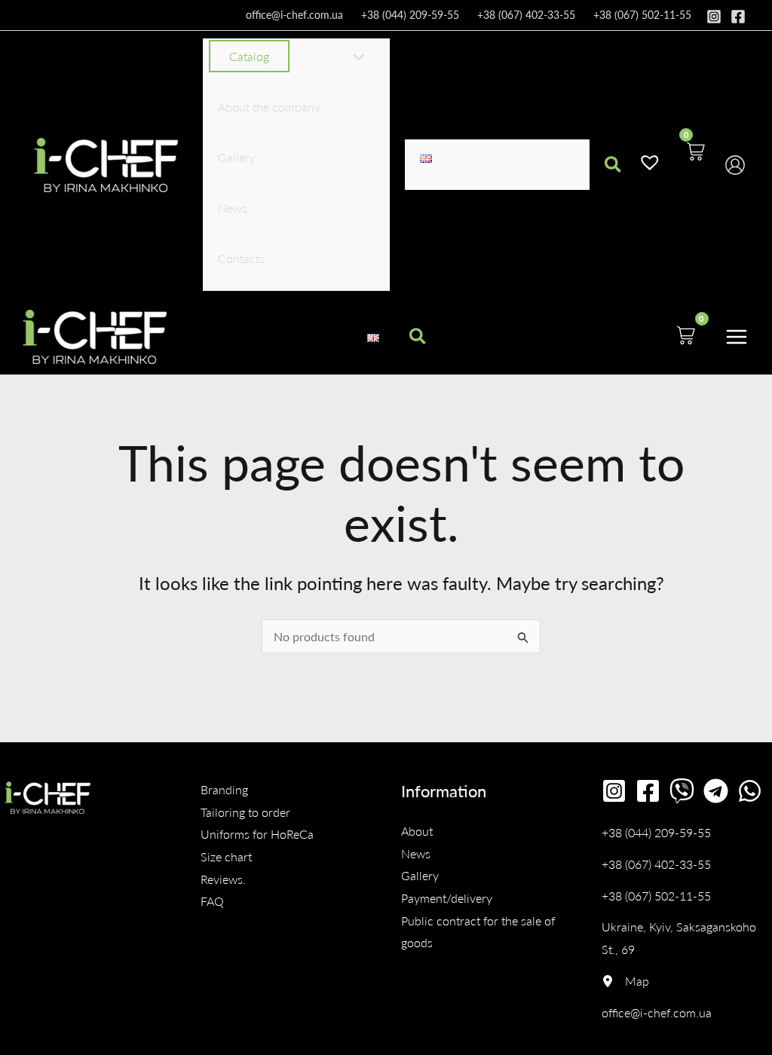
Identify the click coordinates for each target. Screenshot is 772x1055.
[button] (287, 56)
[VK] (681, 790)
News (415, 853)
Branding (224, 789)
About (417, 831)
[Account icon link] (735, 165)
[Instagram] (713, 16)
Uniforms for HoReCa (257, 834)
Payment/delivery (446, 898)
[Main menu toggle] (736, 336)
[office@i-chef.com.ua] (657, 1012)
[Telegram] (715, 790)
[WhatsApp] (749, 790)
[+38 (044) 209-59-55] (656, 832)
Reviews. (223, 879)
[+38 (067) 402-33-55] (656, 864)
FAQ (212, 901)
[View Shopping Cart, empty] (695, 165)
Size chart (226, 856)
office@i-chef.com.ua (294, 14)
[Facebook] (738, 16)
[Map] (625, 981)
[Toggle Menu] (354, 58)
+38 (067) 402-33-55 (526, 14)
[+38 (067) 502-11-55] (656, 896)
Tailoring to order (245, 812)
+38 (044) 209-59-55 (410, 14)
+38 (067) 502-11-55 (642, 14)
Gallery (420, 875)
